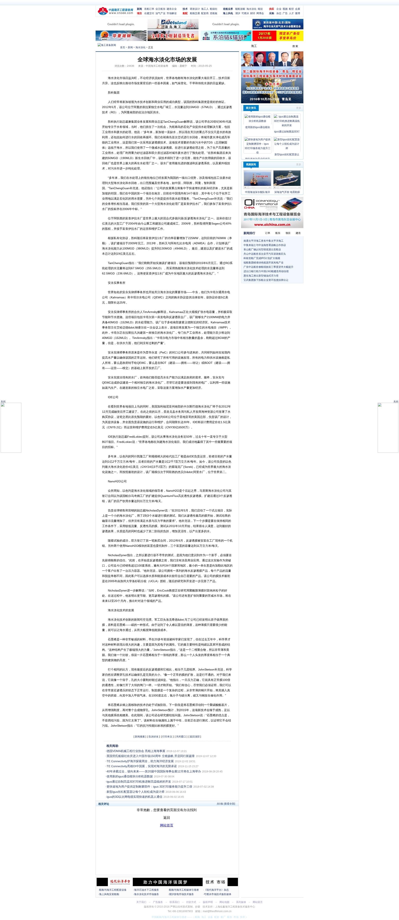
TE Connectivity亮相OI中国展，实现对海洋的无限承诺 (142, 766)
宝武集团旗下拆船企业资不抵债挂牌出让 (266, 280)
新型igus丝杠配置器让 (287, 154)
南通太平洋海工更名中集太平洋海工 (263, 240)
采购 (271, 13)
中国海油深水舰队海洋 (257, 192)
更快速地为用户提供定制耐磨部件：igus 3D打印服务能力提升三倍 (149, 786)
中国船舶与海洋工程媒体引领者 (169, 917)
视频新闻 (251, 164)
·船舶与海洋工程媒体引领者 (183, 889)
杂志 (278, 13)
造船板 (213, 13)
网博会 (260, 13)
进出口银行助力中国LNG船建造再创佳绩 (266, 271)
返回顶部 (195, 736)
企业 (278, 8)
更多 (298, 107)
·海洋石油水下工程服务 (146, 889)
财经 (252, 13)
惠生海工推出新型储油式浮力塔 (261, 275)
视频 (285, 8)
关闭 (395, 401)
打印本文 (167, 736)
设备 (210, 917)
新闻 (139, 8)
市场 (236, 917)
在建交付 (149, 13)
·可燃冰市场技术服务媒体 (217, 894)
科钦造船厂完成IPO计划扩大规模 (262, 258)
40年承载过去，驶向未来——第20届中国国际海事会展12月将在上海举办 (154, 771)
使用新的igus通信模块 (257, 127)
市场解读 (172, 13)
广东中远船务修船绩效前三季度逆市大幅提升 (268, 267)
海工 (203, 917)
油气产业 (160, 13)
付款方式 (191, 902)
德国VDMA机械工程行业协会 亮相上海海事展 (136, 751)
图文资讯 (251, 107)
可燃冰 (245, 13)
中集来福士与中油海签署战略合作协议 (265, 245)
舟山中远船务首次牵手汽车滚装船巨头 (265, 253)
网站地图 (224, 902)
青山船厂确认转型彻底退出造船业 (262, 249)
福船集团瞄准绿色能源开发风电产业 (263, 262)
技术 (185, 8)
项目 (139, 13)
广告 (285, 13)
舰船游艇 (240, 8)
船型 (291, 8)
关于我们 (141, 902)
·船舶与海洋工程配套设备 (112, 889)
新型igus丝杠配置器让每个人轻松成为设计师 (135, 791)
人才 (291, 13)
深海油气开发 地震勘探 (287, 192)
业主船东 (160, 8)
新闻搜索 (140, 736)
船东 (229, 917)
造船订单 (149, 8)
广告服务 (158, 902)
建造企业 (172, 8)
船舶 (197, 917)
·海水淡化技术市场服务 (146, 894)
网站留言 (258, 902)
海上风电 (228, 13)
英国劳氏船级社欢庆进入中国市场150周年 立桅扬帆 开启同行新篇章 (151, 756)
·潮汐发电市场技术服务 (181, 894)
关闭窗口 (181, 736)
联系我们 (175, 902)
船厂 (223, 917)
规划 (260, 8)
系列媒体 (241, 902)
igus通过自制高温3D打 (287, 131)
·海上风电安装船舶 (108, 894)
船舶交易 (195, 13)
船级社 (213, 8)
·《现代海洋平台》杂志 (216, 889)
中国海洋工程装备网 (157, 65)
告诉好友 (154, 736)
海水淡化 (251, 8)
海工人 (205, 8)
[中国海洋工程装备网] (115, 14)
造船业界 (228, 8)
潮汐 (237, 13)
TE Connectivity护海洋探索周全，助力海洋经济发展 (140, 761)
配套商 (205, 13)
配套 (216, 917)
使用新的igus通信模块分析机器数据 (130, 776)
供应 (271, 8)
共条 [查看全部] (226, 803)
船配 (185, 13)
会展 (297, 8)
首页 (122, 47)
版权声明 (208, 902)
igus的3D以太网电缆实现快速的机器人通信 (134, 796)
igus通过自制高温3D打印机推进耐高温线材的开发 (139, 781)
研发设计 (195, 8)
